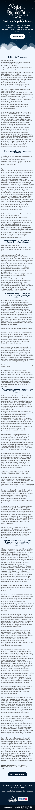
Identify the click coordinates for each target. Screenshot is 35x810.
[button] (17, 36)
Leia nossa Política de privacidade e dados (17, 791)
